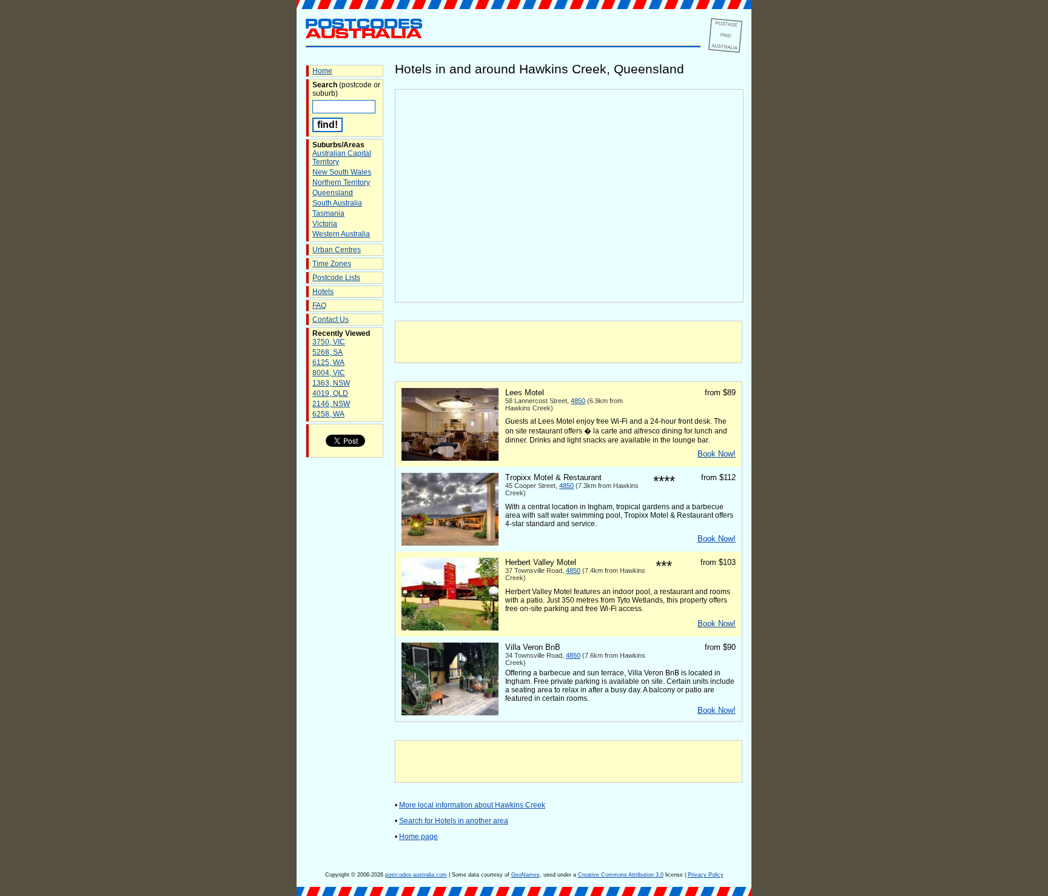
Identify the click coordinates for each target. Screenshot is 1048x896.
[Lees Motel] (450, 458)
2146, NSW (331, 404)
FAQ (319, 305)
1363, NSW (331, 383)
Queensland (332, 193)
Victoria (324, 223)
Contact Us (330, 319)
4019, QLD (330, 393)
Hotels (323, 291)
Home (322, 71)
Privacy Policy (706, 875)
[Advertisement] (569, 342)
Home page (418, 836)
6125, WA (328, 362)
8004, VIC (328, 373)
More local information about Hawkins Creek (472, 805)
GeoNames (525, 875)
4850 (578, 400)
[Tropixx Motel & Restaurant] (450, 543)
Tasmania (328, 213)
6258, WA (328, 414)
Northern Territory (341, 182)
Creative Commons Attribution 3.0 (620, 875)
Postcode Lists (336, 277)
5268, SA (327, 352)
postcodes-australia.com (416, 875)
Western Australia (341, 234)
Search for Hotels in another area (453, 821)
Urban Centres (336, 250)
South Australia (337, 203)
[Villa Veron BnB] (450, 713)
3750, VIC (328, 342)
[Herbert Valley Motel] (450, 628)
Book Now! (716, 453)
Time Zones (331, 263)
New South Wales (341, 172)
